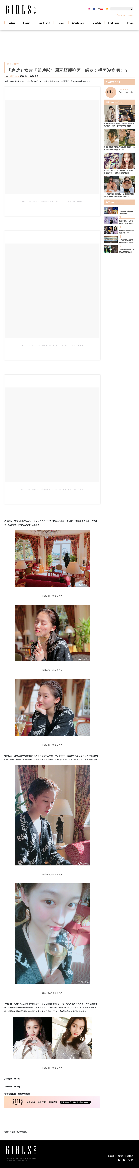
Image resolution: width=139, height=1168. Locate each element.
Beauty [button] (26, 22)
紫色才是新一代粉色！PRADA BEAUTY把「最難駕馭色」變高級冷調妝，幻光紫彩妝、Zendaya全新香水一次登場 (126, 222)
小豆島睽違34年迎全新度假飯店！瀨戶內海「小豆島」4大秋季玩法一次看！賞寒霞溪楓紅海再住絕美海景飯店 (126, 241)
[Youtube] (100, 9)
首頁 (9, 64)
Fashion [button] (61, 22)
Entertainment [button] (78, 22)
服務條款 (120, 1156)
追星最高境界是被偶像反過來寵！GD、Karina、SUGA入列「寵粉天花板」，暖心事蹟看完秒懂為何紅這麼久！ (126, 231)
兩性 (16, 64)
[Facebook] (94, 9)
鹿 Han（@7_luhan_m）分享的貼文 (35, 201)
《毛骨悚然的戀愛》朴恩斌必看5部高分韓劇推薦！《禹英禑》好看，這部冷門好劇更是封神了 (126, 250)
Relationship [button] (113, 22)
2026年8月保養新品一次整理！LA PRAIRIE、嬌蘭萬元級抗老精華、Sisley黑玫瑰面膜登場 (126, 212)
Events (130, 22)
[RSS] (107, 9)
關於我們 (111, 1156)
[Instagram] (89, 9)
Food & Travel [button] (43, 22)
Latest (12, 22)
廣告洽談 (130, 1156)
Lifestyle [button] (97, 22)
